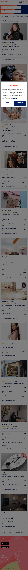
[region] (14, 94)
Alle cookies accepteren (20, 103)
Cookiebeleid (13, 98)
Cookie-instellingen (7, 103)
